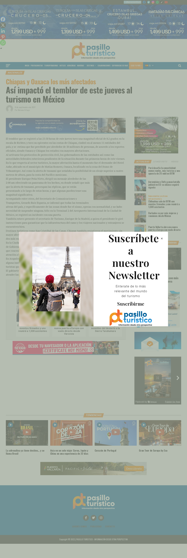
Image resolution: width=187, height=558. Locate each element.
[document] (93, 279)
